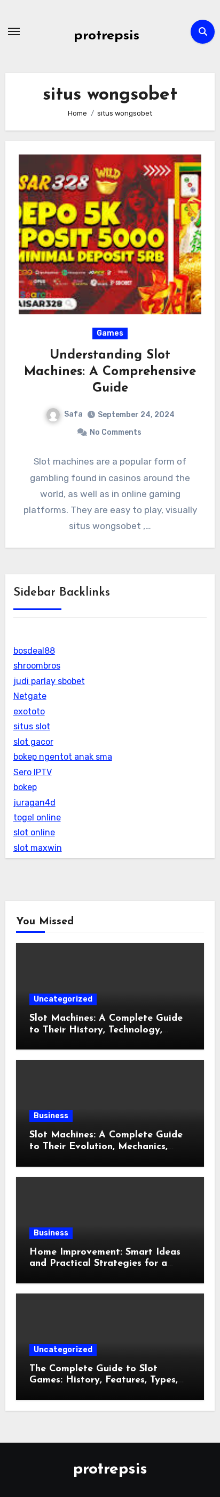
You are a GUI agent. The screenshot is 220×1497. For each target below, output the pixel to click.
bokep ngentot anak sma (62, 757)
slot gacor (33, 742)
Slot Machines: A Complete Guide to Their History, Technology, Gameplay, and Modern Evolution (106, 1030)
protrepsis (106, 36)
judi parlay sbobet (49, 681)
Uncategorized (63, 999)
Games (110, 333)
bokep (25, 787)
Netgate (29, 696)
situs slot (31, 726)
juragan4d (34, 803)
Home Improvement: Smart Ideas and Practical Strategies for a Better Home (104, 1264)
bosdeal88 (34, 651)
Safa (73, 414)
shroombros (36, 666)
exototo (29, 711)
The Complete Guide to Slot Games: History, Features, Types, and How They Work (103, 1380)
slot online (34, 832)
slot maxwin (37, 848)
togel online (37, 817)
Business (51, 1115)
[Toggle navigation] (13, 31)
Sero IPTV (32, 772)
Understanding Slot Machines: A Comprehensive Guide (110, 372)
